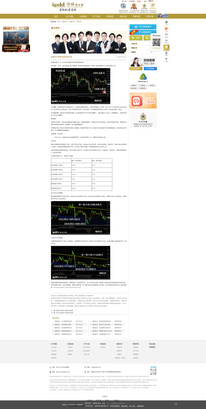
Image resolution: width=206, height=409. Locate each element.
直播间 (139, 1)
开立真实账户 (145, 27)
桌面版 (134, 85)
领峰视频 (53, 354)
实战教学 (135, 347)
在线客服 (131, 1)
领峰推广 (107, 400)
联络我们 (53, 358)
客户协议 (132, 406)
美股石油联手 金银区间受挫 (64, 310)
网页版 (143, 85)
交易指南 (83, 16)
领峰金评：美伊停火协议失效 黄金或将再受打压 (103, 324)
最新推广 (70, 354)
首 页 (58, 22)
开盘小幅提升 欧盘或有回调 (64, 313)
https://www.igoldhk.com (63, 372)
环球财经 (109, 16)
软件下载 (86, 354)
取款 (152, 38)
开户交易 (96, 16)
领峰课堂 (135, 354)
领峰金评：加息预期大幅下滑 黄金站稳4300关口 (103, 328)
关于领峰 (69, 16)
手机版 (152, 85)
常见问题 (150, 16)
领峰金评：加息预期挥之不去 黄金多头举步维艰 (103, 334)
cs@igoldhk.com (96, 367)
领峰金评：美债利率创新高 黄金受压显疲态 (103, 321)
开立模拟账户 (145, 32)
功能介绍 (140, 406)
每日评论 (79, 22)
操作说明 (133, 88)
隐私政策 (124, 406)
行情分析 (103, 347)
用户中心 (124, 1)
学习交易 (135, 351)
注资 (138, 38)
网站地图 (152, 347)
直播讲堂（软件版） (120, 358)
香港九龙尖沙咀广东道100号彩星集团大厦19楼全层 (106, 372)
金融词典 (135, 358)
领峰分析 (123, 16)
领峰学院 (136, 16)
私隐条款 (89, 400)
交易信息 (70, 351)
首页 (56, 16)
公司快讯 (53, 351)
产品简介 (70, 347)
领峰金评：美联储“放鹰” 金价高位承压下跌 (103, 331)
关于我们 (53, 347)
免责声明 (98, 400)
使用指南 (142, 88)
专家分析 (119, 347)
